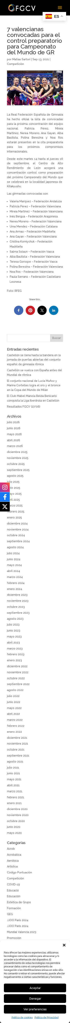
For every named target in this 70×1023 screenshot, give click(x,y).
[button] (64, 945)
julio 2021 (13, 767)
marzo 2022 (15, 719)
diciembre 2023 (17, 594)
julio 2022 (13, 696)
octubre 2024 (16, 535)
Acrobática (14, 854)
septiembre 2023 (18, 612)
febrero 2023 (15, 654)
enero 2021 (14, 803)
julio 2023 (13, 624)
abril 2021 (13, 785)
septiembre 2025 (18, 469)
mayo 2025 (14, 493)
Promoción (14, 938)
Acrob (11, 848)
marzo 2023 (15, 648)
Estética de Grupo (19, 902)
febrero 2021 (15, 797)
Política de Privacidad (47, 1017)
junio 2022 (13, 702)
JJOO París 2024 (17, 920)
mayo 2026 (14, 434)
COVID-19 (13, 884)
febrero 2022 (15, 725)
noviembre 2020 (18, 815)
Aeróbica (13, 860)
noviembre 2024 (18, 529)
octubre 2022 (16, 678)
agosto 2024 (15, 547)
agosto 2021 (15, 761)
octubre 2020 (16, 821)
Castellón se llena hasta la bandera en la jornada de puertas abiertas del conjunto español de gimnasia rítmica (34, 360)
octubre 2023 (16, 606)
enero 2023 (14, 660)
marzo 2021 (14, 791)
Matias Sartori (21, 59)
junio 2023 (13, 630)
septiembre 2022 (18, 684)
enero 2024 (14, 589)
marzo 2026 (15, 446)
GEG (10, 914)
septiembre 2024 (18, 541)
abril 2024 (13, 571)
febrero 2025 (15, 511)
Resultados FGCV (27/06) (23, 406)
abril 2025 (13, 499)
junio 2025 (13, 487)
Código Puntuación (19, 872)
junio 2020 (13, 826)
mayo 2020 (14, 832)
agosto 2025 (15, 475)
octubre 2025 (16, 464)
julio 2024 (13, 553)
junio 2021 (13, 773)
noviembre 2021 (17, 743)
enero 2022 (14, 731)
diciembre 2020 (17, 809)
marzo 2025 (15, 505)
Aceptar (35, 988)
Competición (15, 64)
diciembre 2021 (17, 737)
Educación (13, 896)
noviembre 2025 (17, 458)
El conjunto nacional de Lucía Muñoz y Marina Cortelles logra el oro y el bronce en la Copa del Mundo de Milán (33, 385)
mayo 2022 (14, 708)
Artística (12, 866)
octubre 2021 (15, 749)
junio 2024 (13, 559)
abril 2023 (13, 642)
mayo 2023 (14, 636)
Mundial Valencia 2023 (21, 932)
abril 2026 (13, 440)
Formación (14, 908)
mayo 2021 (14, 779)
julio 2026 (13, 422)
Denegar (35, 998)
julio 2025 (13, 481)
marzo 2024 (15, 577)
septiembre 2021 (18, 755)
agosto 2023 (15, 618)
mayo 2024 (14, 565)
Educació (13, 890)
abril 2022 (13, 713)
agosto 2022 (15, 690)
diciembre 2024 (17, 523)
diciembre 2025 (17, 452)
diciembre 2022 (17, 666)
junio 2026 (13, 428)
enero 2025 (14, 517)
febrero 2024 (15, 583)
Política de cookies (22, 1017)
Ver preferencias (35, 1009)
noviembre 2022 (17, 672)
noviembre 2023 (17, 600)
